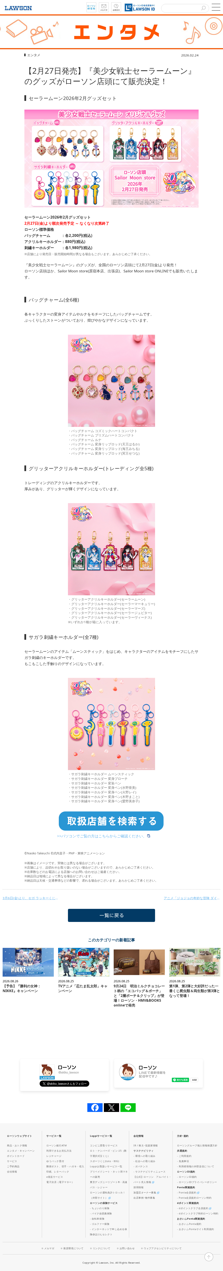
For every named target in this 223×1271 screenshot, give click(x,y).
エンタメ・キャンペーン (21, 1150)
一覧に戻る (111, 915)
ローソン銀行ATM (56, 1145)
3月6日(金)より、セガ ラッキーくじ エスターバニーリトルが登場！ (31, 898)
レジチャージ (54, 1155)
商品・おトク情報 (17, 1145)
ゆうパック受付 (55, 1161)
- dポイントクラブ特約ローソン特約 (197, 1213)
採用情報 (138, 1187)
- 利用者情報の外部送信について (195, 1166)
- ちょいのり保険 (99, 1208)
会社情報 (12, 1171)
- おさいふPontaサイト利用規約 (195, 1229)
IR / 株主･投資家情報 (145, 1145)
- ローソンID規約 (187, 1176)
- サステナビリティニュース (149, 1171)
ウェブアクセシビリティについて (163, 1248)
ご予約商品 (13, 1166)
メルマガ (49, 1248)
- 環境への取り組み (144, 1155)
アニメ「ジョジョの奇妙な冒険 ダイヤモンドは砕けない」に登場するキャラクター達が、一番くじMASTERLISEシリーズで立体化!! (192, 898)
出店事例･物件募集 (144, 1197)
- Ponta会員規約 (187, 1192)
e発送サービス (54, 1176)
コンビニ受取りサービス (104, 1145)
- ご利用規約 (184, 1155)
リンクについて (101, 1248)
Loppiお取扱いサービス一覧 (106, 1166)
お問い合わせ (127, 1248)
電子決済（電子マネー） (60, 1182)
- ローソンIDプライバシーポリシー (197, 1182)
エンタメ (33, 55)
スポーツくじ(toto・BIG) (104, 1161)
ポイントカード (16, 1155)
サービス (12, 1161)
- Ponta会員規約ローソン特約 (194, 1197)
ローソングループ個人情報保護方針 (197, 1145)
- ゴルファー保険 (99, 1223)
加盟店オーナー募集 (145, 1192)
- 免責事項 (183, 1161)
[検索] (203, 8)
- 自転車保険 (97, 1218)
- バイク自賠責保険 (101, 1213)
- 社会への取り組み (144, 1161)
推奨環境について (73, 1248)
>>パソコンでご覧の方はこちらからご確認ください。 (102, 835)
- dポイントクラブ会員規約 (193, 1208)
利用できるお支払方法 (59, 1150)
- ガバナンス (140, 1166)
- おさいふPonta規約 (189, 1223)
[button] (216, 7)
